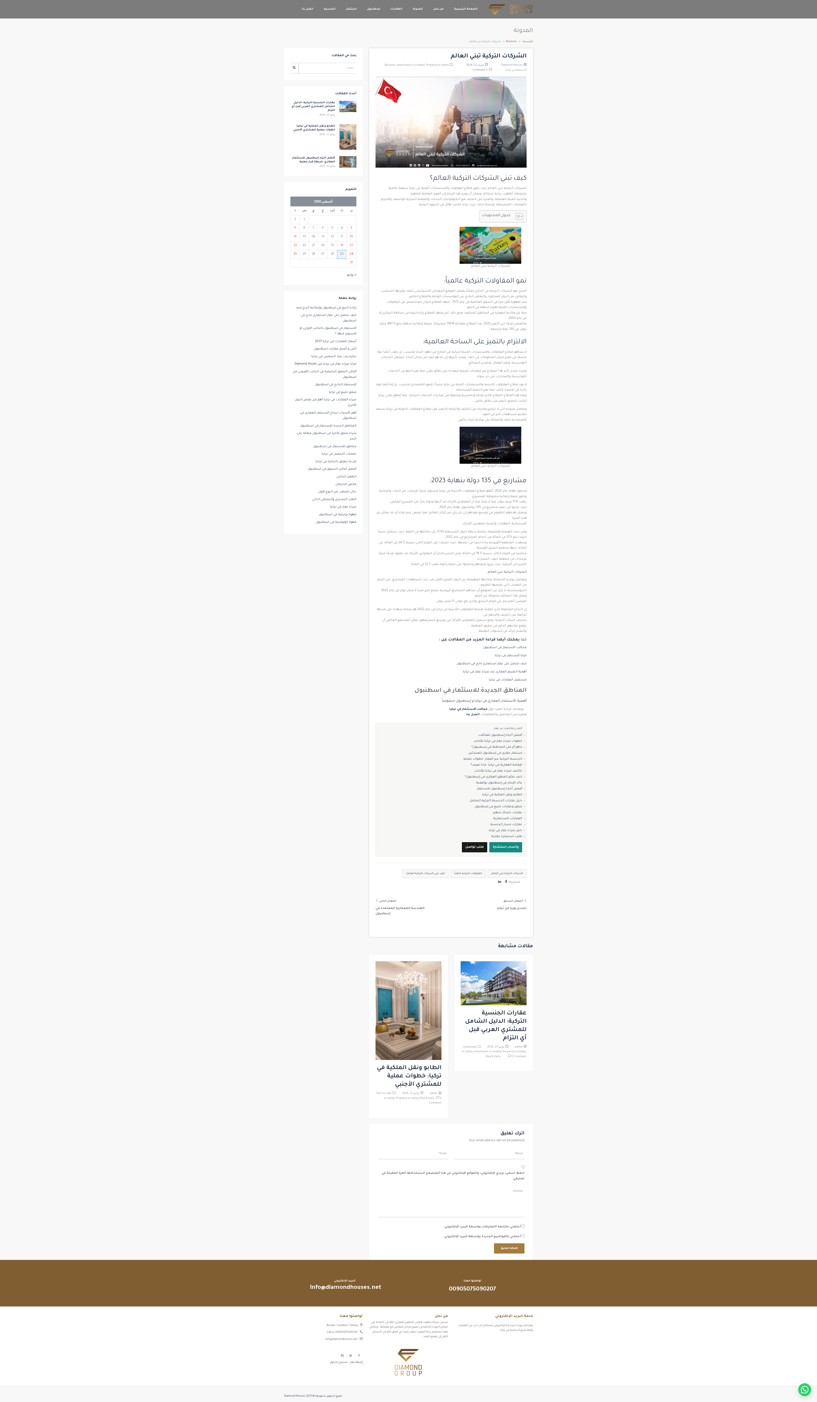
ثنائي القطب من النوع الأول (337, 492)
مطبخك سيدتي (523, 1362)
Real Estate (493, 1056)
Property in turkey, (515, 1051)
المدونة (418, 9)
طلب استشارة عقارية (506, 836)
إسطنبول (373, 9)
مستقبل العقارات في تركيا (507, 680)
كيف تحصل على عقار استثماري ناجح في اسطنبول (492, 664)
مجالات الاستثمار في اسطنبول (505, 647)
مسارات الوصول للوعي (519, 1347)
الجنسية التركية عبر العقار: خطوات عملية (492, 759)
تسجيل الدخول (338, 1362)
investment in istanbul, (411, 65)
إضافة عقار (356, 1362)
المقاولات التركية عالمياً (468, 873)
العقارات (396, 9)
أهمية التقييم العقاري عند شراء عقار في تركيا (495, 672)
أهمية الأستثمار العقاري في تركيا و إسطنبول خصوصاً (484, 701)
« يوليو (351, 275)
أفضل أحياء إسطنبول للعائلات (500, 735)
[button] (804, 1389)
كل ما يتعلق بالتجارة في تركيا (336, 462)
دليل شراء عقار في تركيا (505, 830)
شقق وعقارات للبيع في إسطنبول (498, 807)
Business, (391, 65)
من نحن (438, 9)
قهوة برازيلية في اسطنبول (337, 514)
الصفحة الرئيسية (466, 9)
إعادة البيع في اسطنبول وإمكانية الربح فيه (326, 308)
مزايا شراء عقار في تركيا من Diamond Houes (325, 364)
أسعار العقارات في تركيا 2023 (335, 341)
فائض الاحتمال (346, 484)
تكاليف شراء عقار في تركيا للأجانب (498, 771)
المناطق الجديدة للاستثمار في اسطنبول (328, 426)
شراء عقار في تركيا (343, 507)
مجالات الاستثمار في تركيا (468, 709)
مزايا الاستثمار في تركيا (510, 655)
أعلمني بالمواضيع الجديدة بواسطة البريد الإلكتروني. (482, 1236)
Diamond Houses (512, 65)
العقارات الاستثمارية (507, 818)
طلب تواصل (474, 847)
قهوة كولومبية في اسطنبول (336, 522)
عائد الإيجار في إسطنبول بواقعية (499, 783)
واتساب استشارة (506, 847)
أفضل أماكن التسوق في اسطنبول (332, 469)
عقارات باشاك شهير (507, 812)
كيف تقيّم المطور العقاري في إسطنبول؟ (493, 777)
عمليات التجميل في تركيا (338, 454)
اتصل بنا (307, 9)
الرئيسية (528, 41)
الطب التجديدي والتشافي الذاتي (334, 499)
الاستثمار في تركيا (516, 70)
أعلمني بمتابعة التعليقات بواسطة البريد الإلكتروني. (482, 1227)
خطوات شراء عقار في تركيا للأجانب (497, 741)
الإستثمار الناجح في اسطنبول (335, 385)
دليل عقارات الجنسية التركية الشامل (496, 801)
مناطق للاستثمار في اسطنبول (334, 446)
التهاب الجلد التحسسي (519, 1354)
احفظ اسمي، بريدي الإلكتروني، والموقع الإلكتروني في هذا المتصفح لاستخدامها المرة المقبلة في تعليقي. (452, 1176)
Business (511, 41)
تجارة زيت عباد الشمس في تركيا (333, 356)
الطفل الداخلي (346, 477)
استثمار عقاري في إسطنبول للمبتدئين (495, 753)
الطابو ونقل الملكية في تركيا (502, 795)
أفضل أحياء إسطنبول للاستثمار (499, 789)
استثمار (351, 9)
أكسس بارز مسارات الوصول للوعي (512, 1340)
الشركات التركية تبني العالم (507, 873)
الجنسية (330, 9)
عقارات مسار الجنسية (506, 824)
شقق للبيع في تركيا (342, 392)
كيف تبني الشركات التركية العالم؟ (425, 873)
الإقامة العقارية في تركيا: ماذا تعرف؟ (496, 765)
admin (519, 1047)
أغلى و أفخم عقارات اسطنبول (335, 349)
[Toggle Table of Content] (517, 216)
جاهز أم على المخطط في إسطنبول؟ (496, 747)
